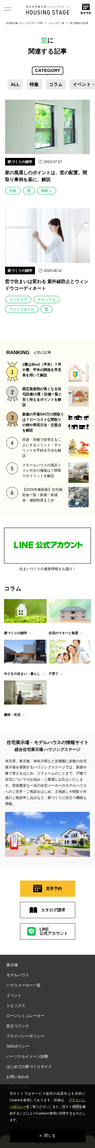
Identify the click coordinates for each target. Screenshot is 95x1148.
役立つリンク (17, 1026)
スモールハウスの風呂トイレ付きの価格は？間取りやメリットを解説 (41, 470)
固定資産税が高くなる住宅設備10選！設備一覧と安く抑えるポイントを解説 (42, 397)
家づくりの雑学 (20, 162)
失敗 (12, 191)
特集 (34, 84)
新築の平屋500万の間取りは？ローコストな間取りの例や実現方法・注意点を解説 (43, 422)
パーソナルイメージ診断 (27, 1056)
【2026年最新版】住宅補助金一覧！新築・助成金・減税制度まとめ (42, 494)
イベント (14, 995)
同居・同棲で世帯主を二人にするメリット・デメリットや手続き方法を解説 (41, 448)
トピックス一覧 (56, 23)
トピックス (15, 1005)
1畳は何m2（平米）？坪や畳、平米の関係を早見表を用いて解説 (41, 369)
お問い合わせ (17, 1077)
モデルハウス (17, 975)
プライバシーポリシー (25, 1036)
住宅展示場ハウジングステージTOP (24, 23)
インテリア (18, 299)
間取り (46, 191)
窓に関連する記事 (79, 23)
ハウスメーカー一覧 (23, 985)
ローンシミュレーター (25, 1015)
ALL (15, 84)
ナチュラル (46, 299)
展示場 (12, 965)
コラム (56, 84)
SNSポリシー (17, 1046)
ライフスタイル (21, 309)
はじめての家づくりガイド (29, 1066)
